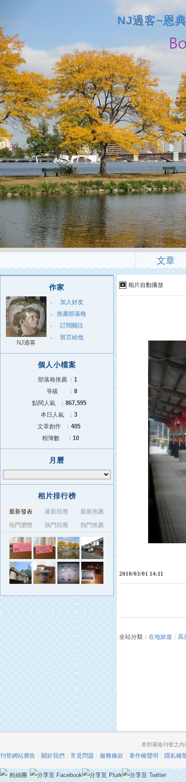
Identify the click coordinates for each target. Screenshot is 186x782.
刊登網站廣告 (17, 755)
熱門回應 (56, 525)
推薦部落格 (71, 313)
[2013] (68, 548)
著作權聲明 (143, 755)
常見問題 (82, 755)
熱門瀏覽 (21, 525)
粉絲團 (18, 775)
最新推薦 (92, 511)
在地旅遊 (160, 636)
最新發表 (21, 511)
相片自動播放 (145, 285)
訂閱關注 (72, 325)
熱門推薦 (92, 525)
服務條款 (111, 755)
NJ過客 (26, 342)
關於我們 (53, 755)
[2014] (20, 548)
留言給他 (72, 337)
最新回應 (56, 511)
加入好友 (72, 302)
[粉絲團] (3, 772)
